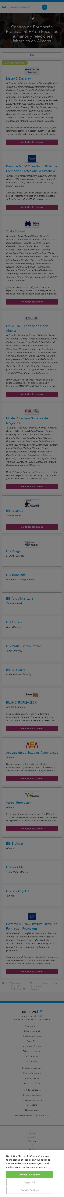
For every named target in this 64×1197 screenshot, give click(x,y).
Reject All (29, 1182)
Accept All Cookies (29, 1174)
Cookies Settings (30, 1190)
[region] (32, 1173)
